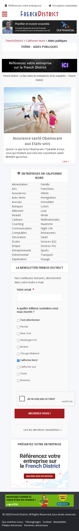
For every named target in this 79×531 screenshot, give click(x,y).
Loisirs (45, 206)
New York (25, 333)
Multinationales (50, 219)
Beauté (16, 215)
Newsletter (59, 522)
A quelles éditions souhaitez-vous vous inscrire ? (37, 310)
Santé (44, 237)
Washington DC (28, 340)
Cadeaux (17, 219)
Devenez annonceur (36, 525)
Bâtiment (17, 211)
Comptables (19, 233)
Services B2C (49, 241)
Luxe (44, 211)
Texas (23, 373)
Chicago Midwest (29, 353)
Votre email (25, 289)
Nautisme (47, 224)
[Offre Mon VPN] (39, 500)
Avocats (17, 202)
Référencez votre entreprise (24, 5)
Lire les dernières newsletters (42, 430)
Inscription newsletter (65, 5)
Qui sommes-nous (12, 522)
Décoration (19, 237)
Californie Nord (35, 40)
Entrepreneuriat (21, 250)
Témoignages (33, 522)
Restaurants (48, 233)
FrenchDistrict (14, 40)
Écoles (16, 241)
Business (25, 380)
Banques (17, 206)
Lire (66, 161)
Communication (22, 228)
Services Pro (48, 246)
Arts (14, 189)
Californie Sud (28, 366)
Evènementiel (20, 255)
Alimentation (20, 184)
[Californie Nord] (39, 13)
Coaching (17, 224)
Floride (24, 326)
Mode (44, 215)
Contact (47, 522)
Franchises (47, 189)
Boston (24, 346)
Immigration (48, 197)
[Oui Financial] (39, 27)
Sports (45, 250)
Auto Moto (19, 197)
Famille (45, 184)
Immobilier (47, 202)
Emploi (16, 246)
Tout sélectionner (30, 320)
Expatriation (19, 259)
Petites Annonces (12, 525)
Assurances (19, 193)
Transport (47, 255)
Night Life (47, 228)
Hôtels (45, 193)
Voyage (45, 259)
